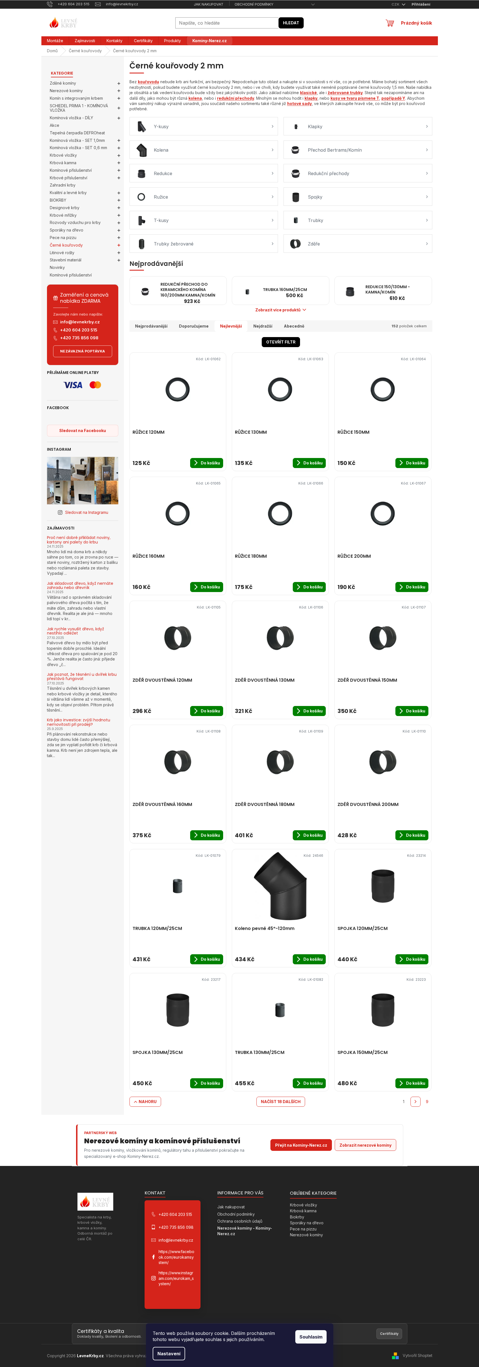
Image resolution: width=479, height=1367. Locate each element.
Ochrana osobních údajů (239, 1221)
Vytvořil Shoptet (417, 1355)
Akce (54, 125)
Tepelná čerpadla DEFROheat (77, 132)
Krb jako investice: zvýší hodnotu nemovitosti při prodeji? (78, 722)
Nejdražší (262, 326)
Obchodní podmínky (254, 4)
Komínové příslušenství (71, 170)
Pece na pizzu (63, 237)
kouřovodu (148, 81)
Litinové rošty (62, 252)
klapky (311, 98)
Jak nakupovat (208, 4)
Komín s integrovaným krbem (76, 98)
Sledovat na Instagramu (86, 512)
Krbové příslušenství (68, 177)
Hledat (291, 22)
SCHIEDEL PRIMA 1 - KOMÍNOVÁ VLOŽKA (79, 108)
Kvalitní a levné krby (68, 192)
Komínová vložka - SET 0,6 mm (78, 147)
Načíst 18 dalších (281, 1101)
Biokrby (297, 1217)
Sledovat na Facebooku (82, 430)
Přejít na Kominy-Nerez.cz (301, 1145)
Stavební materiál (65, 259)
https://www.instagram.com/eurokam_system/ (176, 1278)
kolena (195, 98)
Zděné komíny (63, 83)
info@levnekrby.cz (80, 322)
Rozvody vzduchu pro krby (75, 222)
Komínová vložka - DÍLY (71, 117)
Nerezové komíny (66, 90)
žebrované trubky (345, 92)
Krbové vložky (63, 155)
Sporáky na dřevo (66, 230)
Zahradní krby (62, 185)
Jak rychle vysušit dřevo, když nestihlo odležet (75, 631)
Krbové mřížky (63, 215)
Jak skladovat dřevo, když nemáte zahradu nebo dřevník (80, 585)
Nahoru (148, 1101)
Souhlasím (310, 1337)
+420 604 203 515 (78, 330)
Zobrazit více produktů (278, 309)
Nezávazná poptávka (82, 351)
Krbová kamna (63, 162)
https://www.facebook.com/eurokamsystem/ (176, 1257)
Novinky (57, 267)
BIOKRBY (58, 200)
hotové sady (299, 103)
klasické (308, 92)
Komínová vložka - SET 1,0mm (77, 140)
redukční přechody (235, 98)
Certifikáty (389, 1334)
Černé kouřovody (66, 245)
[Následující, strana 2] (415, 1102)
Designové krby (64, 207)
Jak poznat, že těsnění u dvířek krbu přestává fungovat (82, 676)
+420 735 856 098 (79, 337)
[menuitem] (55, 40)
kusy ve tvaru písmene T (355, 98)
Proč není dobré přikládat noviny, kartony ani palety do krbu (78, 540)
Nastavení (168, 1353)
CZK (395, 4)
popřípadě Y (393, 98)
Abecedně (294, 326)
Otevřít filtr (281, 342)
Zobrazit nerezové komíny (365, 1145)
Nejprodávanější (151, 326)
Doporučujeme (194, 326)
